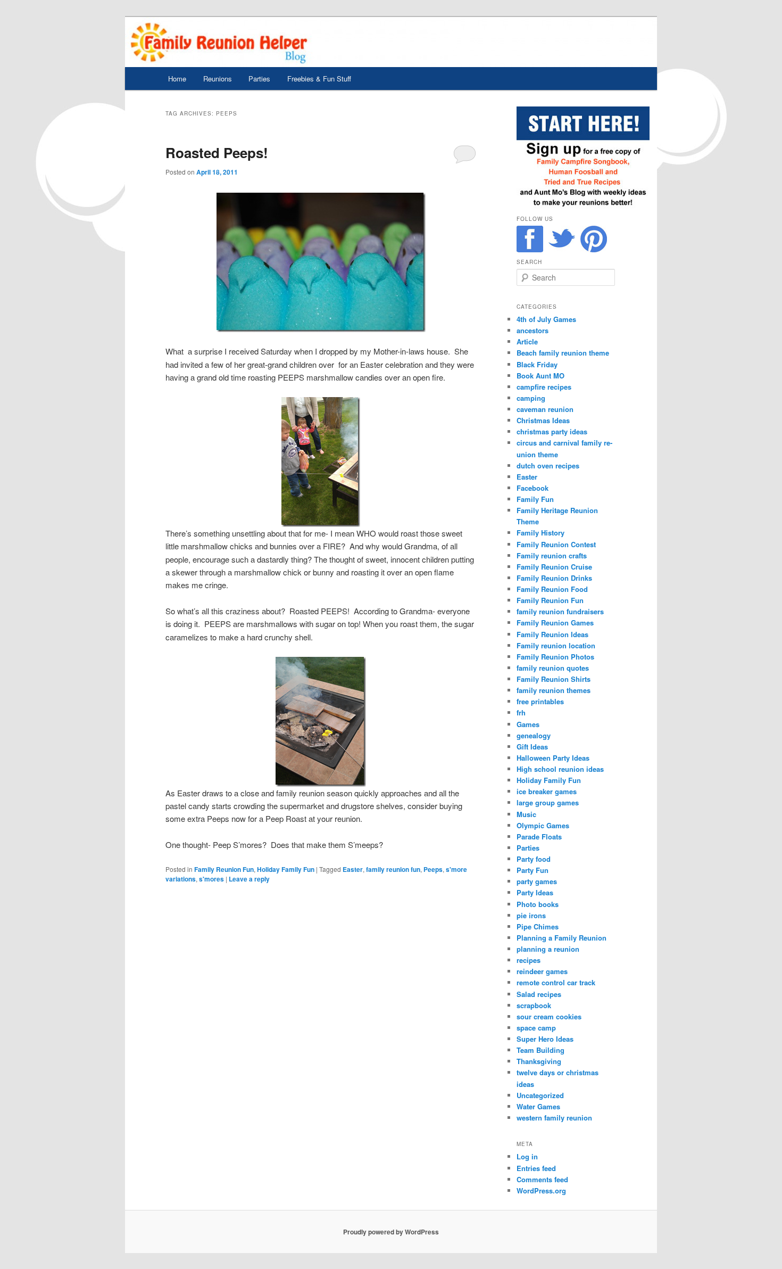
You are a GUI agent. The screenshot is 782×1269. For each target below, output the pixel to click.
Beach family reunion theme (563, 353)
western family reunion (554, 1118)
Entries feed (536, 1168)
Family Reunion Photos (555, 657)
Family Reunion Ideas (552, 634)
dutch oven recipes (548, 465)
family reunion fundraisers (560, 611)
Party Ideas (535, 892)
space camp (536, 1028)
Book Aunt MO (540, 375)
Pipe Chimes (538, 926)
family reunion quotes (553, 668)
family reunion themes (553, 690)
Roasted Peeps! (216, 152)
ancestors (532, 330)
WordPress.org (541, 1190)
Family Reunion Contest (556, 544)
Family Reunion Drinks (554, 578)
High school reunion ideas (560, 769)
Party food (534, 859)
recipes (528, 960)
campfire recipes (544, 387)
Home (177, 78)
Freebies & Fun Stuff (319, 78)
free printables (540, 701)
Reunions (217, 78)
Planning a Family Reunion (561, 938)
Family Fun (535, 499)
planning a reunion (548, 949)
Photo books (538, 904)
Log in (527, 1156)
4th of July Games (546, 319)
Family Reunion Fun (224, 869)
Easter (353, 869)
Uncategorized (540, 1095)
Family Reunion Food (552, 589)
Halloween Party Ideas (553, 758)
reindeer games (542, 971)
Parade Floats (539, 836)
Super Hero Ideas (545, 1039)
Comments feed (542, 1179)
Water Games (538, 1106)
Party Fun (532, 870)
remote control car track (556, 982)
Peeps (433, 869)
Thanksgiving (539, 1061)
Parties (259, 78)
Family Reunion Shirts (553, 679)
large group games (548, 802)
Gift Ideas (532, 746)
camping (531, 398)
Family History (540, 533)
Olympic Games (543, 825)
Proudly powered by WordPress (391, 1232)
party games (537, 881)
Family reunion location (556, 645)
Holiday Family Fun (285, 869)
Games (528, 724)
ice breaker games (547, 791)
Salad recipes (539, 994)
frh (521, 712)
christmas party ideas (552, 431)
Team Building (540, 1050)
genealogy (534, 735)
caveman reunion (545, 409)
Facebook (532, 488)
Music (526, 814)
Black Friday (537, 364)
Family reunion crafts (552, 555)
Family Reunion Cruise (554, 567)
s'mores (211, 879)
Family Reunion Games (555, 622)
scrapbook (534, 1005)
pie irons (531, 915)
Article (527, 341)
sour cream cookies (549, 1016)
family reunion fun (393, 869)
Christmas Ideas (543, 420)
